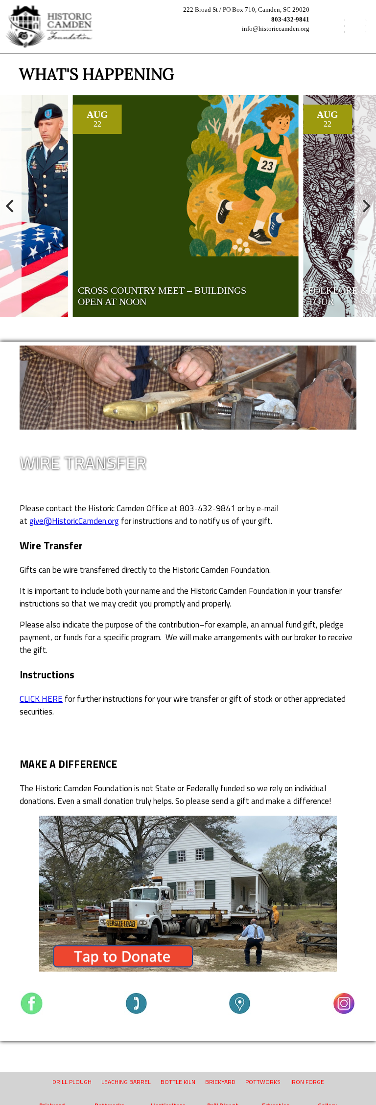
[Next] (365, 206)
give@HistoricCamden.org (74, 521)
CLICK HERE (41, 699)
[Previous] (11, 206)
